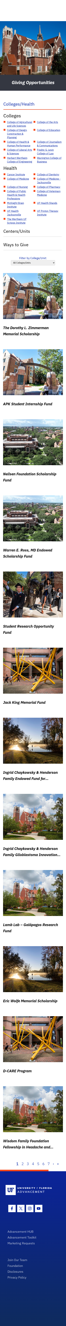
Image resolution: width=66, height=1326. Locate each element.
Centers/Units (16, 231)
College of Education (48, 130)
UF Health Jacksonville (14, 212)
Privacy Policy (17, 1277)
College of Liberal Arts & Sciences (19, 151)
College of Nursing (17, 186)
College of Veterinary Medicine (49, 193)
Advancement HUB (20, 1231)
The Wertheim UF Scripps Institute (17, 221)
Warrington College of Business (49, 159)
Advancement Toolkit (22, 1237)
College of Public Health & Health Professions (16, 195)
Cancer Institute (16, 174)
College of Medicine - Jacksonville (48, 180)
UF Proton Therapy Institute (47, 212)
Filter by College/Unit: (33, 258)
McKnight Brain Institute (15, 204)
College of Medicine (18, 178)
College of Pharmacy (48, 186)
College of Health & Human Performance (18, 143)
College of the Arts (47, 122)
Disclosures (15, 1271)
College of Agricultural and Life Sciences (19, 124)
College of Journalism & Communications (49, 143)
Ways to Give (15, 244)
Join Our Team (17, 1260)
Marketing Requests (21, 1243)
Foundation (15, 1266)
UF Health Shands (47, 203)
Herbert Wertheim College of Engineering (19, 159)
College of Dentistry (48, 174)
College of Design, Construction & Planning (17, 134)
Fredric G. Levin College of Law (45, 151)
